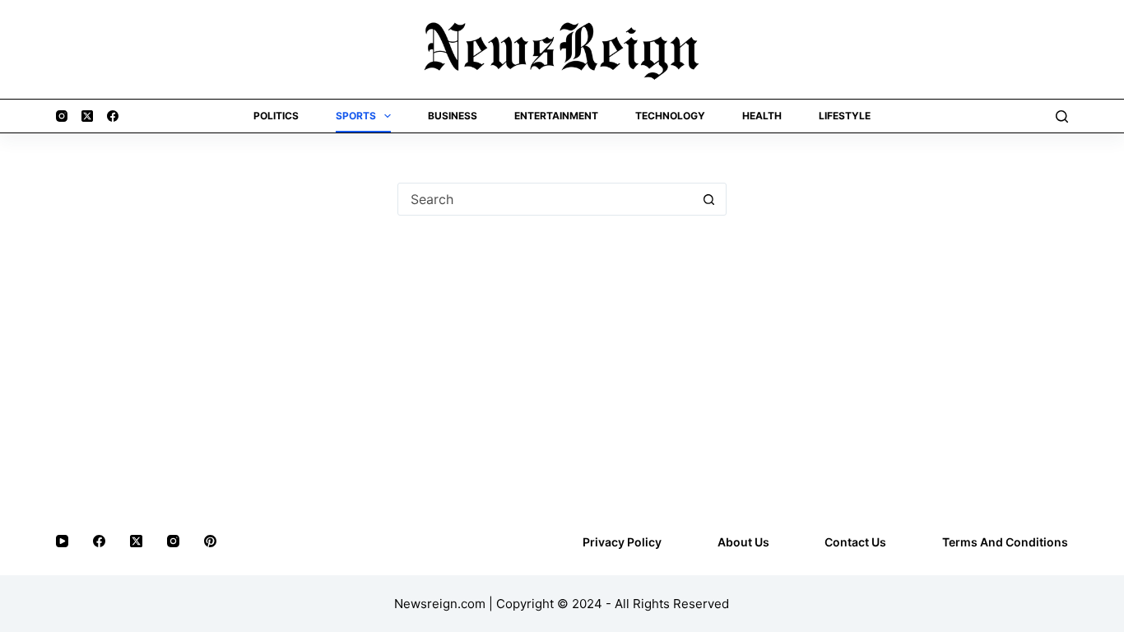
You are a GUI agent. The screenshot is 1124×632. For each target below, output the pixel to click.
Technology (670, 115)
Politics (276, 115)
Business (452, 115)
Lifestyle (845, 115)
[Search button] (709, 199)
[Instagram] (61, 116)
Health (762, 115)
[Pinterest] (210, 541)
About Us (743, 542)
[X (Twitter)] (87, 116)
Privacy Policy (622, 542)
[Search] (1062, 116)
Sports (356, 115)
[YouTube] (62, 541)
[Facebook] (112, 116)
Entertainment (556, 115)
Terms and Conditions (1005, 542)
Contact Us (855, 542)
